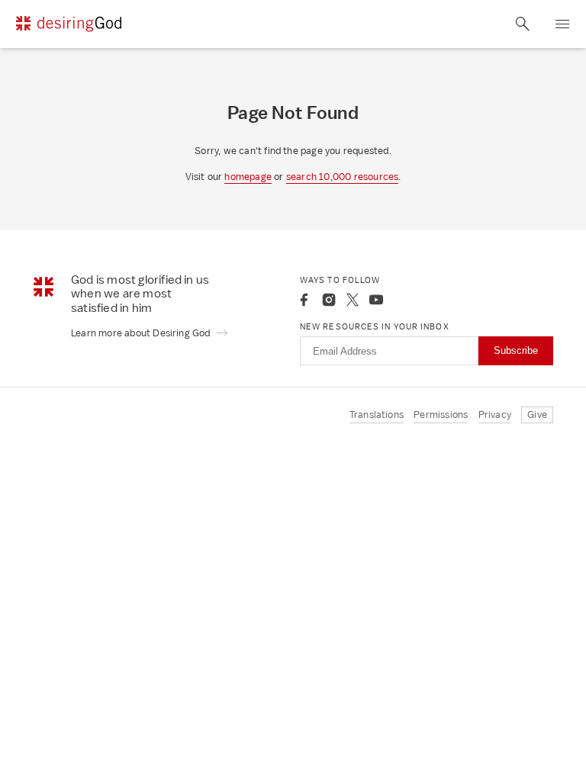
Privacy (494, 414)
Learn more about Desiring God (142, 332)
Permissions (441, 414)
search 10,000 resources (342, 176)
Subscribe (516, 350)
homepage (248, 176)
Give (537, 414)
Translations (376, 414)
